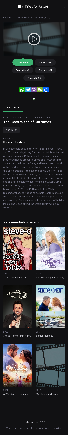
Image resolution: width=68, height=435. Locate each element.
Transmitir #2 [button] (45, 62)
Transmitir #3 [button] (22, 70)
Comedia (8, 142)
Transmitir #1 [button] (22, 62)
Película (7, 17)
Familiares (20, 142)
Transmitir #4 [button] (45, 70)
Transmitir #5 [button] (34, 78)
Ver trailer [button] (11, 130)
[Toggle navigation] (5, 6)
